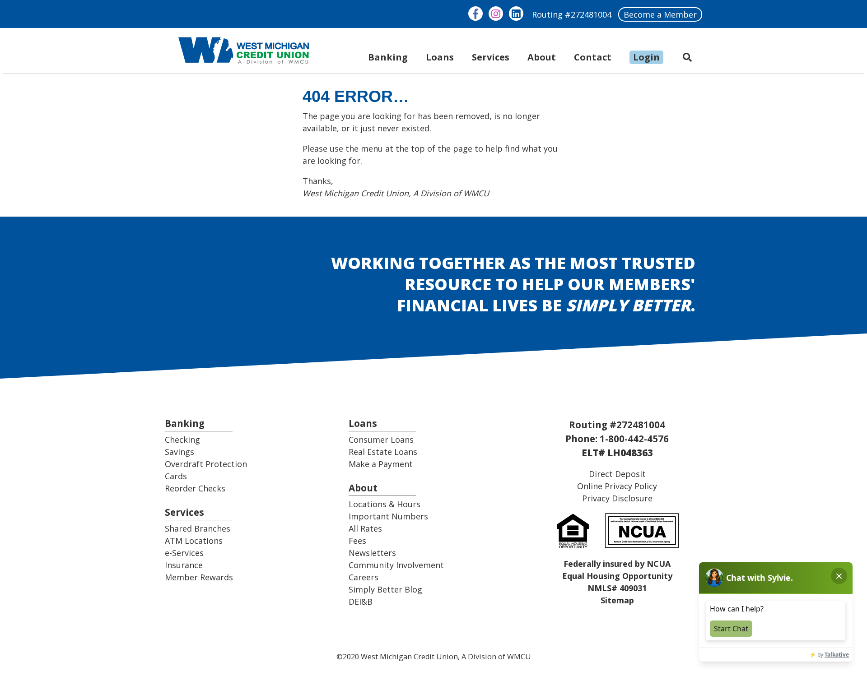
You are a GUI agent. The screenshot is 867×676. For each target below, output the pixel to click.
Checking (182, 439)
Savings (179, 451)
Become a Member (660, 14)
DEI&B (361, 601)
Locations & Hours (384, 504)
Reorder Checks (195, 488)
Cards (176, 476)
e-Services (184, 552)
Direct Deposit (617, 473)
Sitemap (617, 600)
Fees (357, 540)
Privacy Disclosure (617, 498)
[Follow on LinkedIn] (516, 13)
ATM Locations (194, 540)
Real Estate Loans (383, 451)
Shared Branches (197, 528)
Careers (363, 577)
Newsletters (372, 552)
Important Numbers (388, 516)
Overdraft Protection (206, 463)
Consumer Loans (381, 439)
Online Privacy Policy (617, 486)
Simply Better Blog (385, 589)
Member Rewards (199, 577)
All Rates (365, 528)
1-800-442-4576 (634, 438)
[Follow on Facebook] (475, 13)
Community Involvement (396, 565)
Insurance (184, 565)
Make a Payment (381, 463)
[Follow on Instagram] (496, 13)
